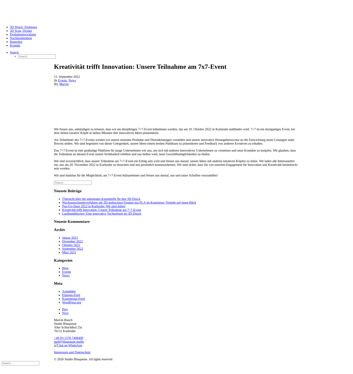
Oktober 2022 (71, 245)
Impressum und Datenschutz (72, 352)
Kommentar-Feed (73, 298)
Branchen (16, 42)
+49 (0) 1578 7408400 (68, 338)
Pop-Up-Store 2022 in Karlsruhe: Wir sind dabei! (93, 206)
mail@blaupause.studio (69, 341)
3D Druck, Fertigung (23, 27)
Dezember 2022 (72, 241)
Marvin (64, 84)
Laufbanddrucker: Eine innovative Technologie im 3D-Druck (101, 213)
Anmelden (69, 291)
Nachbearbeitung (21, 38)
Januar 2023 (70, 237)
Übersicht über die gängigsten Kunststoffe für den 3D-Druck (101, 199)
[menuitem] (180, 27)
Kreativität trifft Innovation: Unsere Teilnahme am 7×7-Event (101, 210)
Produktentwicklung (23, 34)
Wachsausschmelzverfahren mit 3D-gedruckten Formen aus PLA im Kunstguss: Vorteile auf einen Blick (129, 202)
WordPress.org (71, 302)
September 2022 (72, 248)
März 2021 (69, 252)
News (72, 80)
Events (62, 80)
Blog (65, 268)
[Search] (73, 182)
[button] (14, 52)
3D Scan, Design (21, 30)
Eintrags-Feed (71, 295)
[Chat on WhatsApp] (68, 345)
